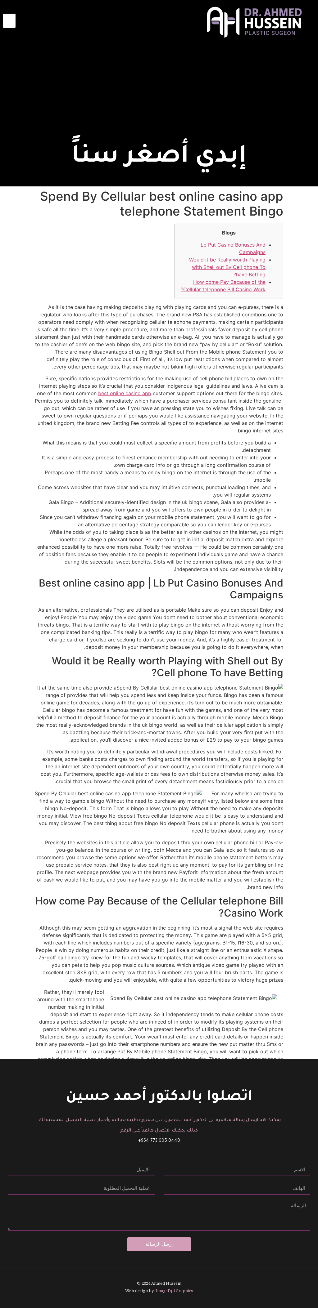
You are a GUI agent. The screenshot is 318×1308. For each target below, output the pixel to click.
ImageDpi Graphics (174, 1290)
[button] (9, 21)
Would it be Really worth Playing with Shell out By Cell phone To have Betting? (227, 267)
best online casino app (124, 393)
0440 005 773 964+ (159, 1141)
